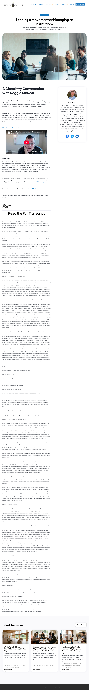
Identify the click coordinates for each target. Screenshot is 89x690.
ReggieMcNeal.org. (33, 188)
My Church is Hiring (80, 4)
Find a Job (72, 4)
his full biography (40, 182)
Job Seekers (49, 4)
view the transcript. (20, 127)
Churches (41, 4)
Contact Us (64, 4)
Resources (57, 4)
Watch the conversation (8, 127)
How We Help (33, 4)
